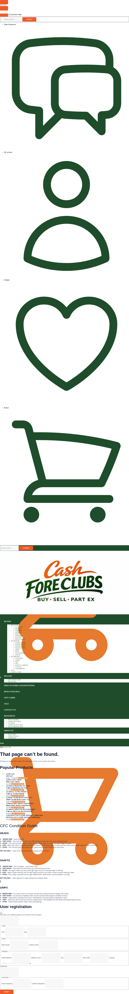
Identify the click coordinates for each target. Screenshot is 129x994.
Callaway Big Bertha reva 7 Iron (17, 788)
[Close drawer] (4, 8)
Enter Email (5, 945)
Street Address (7, 958)
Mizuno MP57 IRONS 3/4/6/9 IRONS (18, 805)
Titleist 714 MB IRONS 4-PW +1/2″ (18, 799)
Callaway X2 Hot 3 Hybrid (15, 794)
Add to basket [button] (17, 784)
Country (112, 958)
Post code (86, 958)
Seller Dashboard (10, 24)
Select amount (23, 778)
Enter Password (7, 984)
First (3, 932)
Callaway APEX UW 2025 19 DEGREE (19, 811)
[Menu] (4, 15)
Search (29, 19)
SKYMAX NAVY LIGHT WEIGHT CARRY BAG (23, 817)
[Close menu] (4, 2)
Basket (6, 408)
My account (8, 152)
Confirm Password (38, 984)
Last (25, 932)
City (62, 958)
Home (2, 747)
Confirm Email (34, 945)
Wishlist (6, 280)
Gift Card (9, 776)
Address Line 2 (36, 958)
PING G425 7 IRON (13, 782)
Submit (6, 992)
